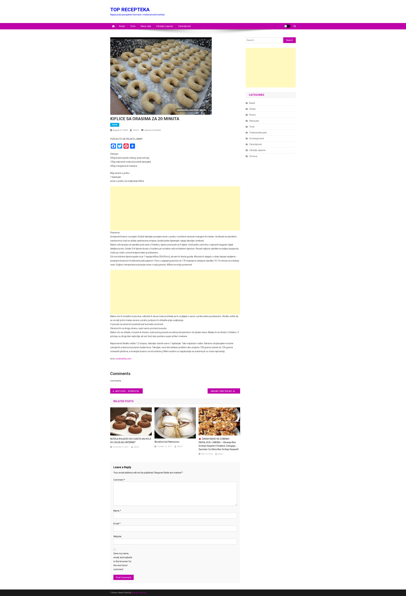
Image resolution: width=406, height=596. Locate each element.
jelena (136, 130)
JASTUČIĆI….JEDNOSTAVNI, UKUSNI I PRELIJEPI (129, 391)
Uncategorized (256, 138)
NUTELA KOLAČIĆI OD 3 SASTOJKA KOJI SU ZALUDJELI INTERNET (130, 441)
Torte (132, 26)
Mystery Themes (139, 593)
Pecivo (252, 115)
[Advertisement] (175, 208)
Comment (119, 480)
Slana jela (146, 26)
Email (117, 523)
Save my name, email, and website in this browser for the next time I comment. (122, 561)
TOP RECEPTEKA (130, 10)
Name (117, 510)
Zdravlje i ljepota (164, 26)
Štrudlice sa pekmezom (166, 442)
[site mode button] (287, 26)
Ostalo (252, 109)
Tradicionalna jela (258, 132)
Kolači (122, 26)
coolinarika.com (123, 358)
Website (117, 536)
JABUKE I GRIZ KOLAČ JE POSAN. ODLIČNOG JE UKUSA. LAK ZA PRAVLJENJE (225, 391)
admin (180, 446)
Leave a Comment (152, 130)
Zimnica (253, 156)
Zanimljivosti (184, 26)
